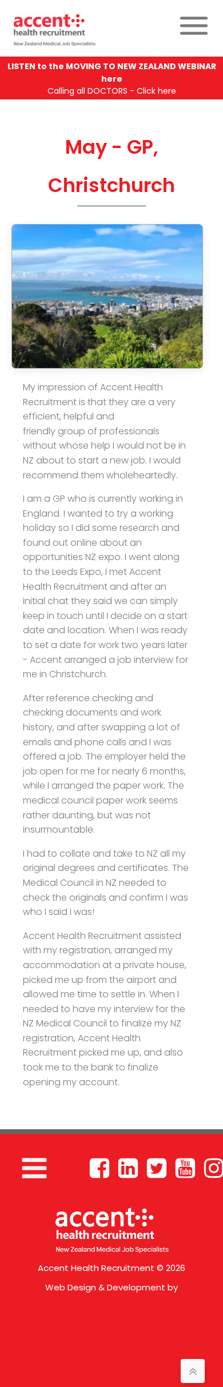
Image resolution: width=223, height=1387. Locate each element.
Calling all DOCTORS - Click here (111, 91)
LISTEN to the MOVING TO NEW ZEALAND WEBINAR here (111, 73)
